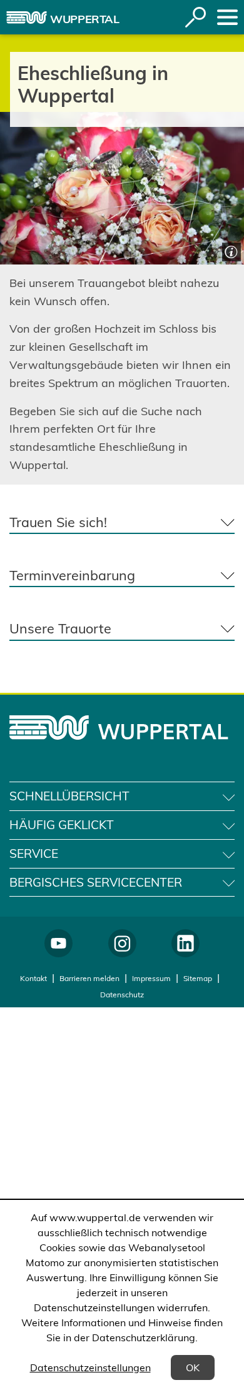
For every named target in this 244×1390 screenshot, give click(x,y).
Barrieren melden (89, 978)
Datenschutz (122, 994)
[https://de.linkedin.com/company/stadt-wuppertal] (185, 943)
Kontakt (33, 978)
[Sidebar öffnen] (227, 17)
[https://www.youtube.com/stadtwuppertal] (58, 943)
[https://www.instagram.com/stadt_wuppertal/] (122, 943)
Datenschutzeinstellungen (90, 1367)
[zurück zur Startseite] (26, 17)
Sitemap (197, 978)
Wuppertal (84, 19)
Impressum (151, 978)
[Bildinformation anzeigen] (230, 250)
